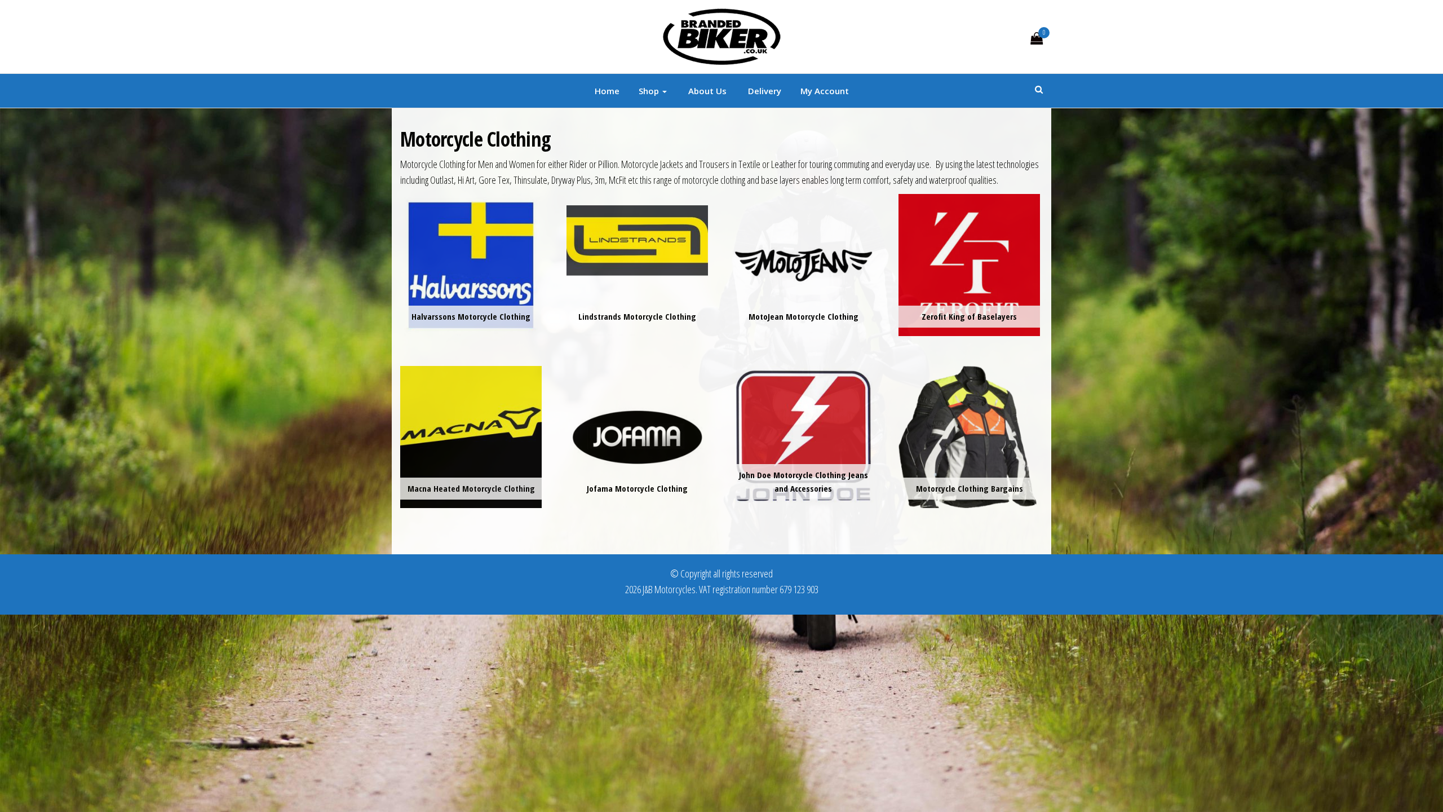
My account (824, 90)
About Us (706, 90)
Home (607, 90)
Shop (650, 90)
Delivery (763, 90)
